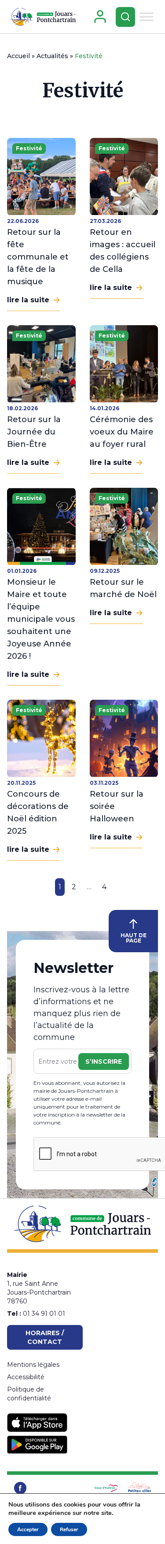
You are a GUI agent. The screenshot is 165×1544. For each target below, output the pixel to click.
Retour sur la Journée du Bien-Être (34, 432)
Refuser (69, 1529)
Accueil (18, 56)
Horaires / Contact (45, 1337)
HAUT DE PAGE (134, 938)
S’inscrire (103, 1061)
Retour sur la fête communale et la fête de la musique (38, 256)
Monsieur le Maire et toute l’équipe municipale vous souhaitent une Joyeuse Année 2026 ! (41, 619)
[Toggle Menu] (146, 16)
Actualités (52, 56)
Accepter (28, 1529)
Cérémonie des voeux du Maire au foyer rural (122, 432)
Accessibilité (25, 1377)
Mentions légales (33, 1365)
